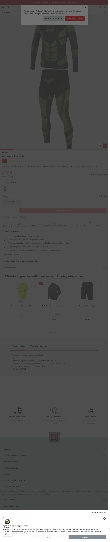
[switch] (7, 534)
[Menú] (11, 519)
